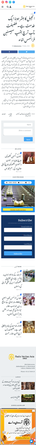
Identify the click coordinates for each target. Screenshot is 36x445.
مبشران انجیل (10, 114)
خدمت (3, 113)
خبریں (32, 13)
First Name (28, 235)
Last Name (28, 243)
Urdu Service (17, 45)
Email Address (26, 226)
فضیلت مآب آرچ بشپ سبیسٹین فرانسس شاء (23, 114)
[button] (26, 51)
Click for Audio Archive (18, 209)
